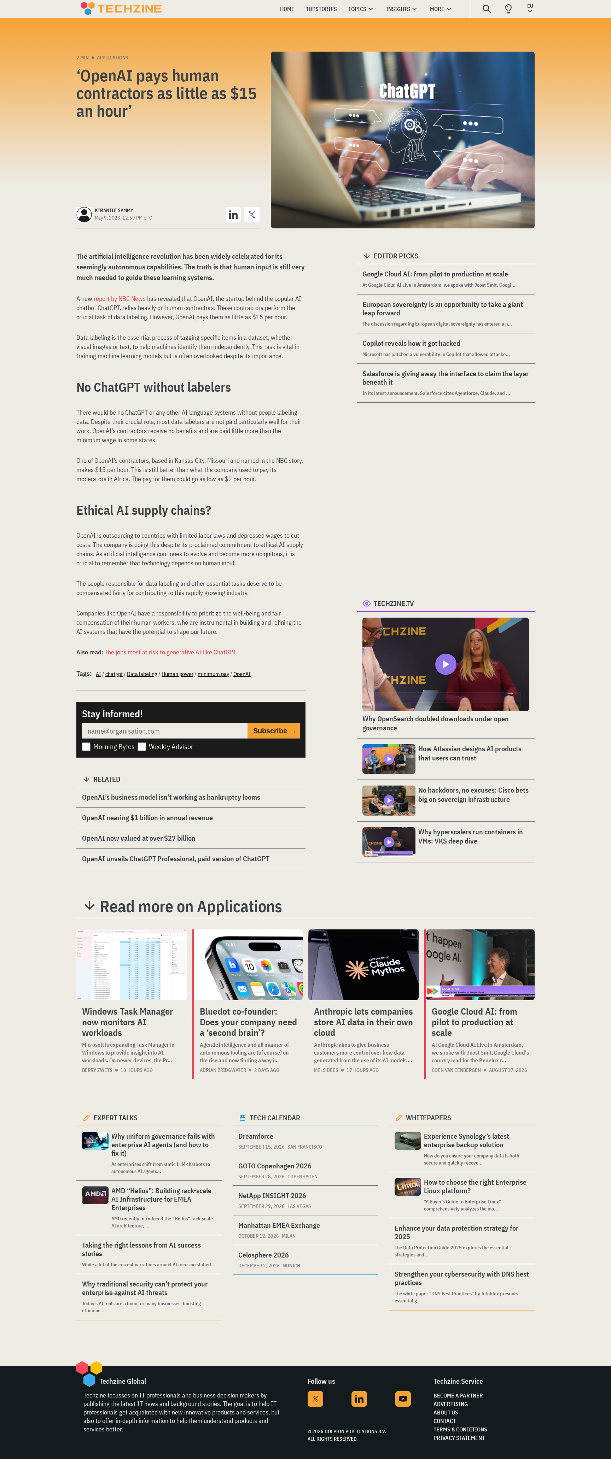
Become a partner (458, 1395)
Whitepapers (428, 1117)
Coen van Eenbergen (456, 1070)
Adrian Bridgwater (223, 1070)
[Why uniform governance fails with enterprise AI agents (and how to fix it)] (95, 1153)
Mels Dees (326, 1070)
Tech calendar (275, 1117)
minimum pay (213, 673)
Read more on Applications (191, 906)
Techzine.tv (394, 603)
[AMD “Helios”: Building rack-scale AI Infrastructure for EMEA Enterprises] (95, 1207)
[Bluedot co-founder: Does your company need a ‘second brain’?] (248, 964)
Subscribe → (274, 731)
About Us (445, 1412)
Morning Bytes (114, 746)
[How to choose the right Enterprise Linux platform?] (408, 1195)
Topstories (321, 8)
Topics (357, 8)
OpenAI (242, 673)
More (437, 8)
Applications (112, 57)
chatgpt (114, 673)
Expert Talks (115, 1117)
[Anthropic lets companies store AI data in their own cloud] (363, 964)
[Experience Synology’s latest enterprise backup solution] (408, 1149)
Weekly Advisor (171, 746)
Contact (444, 1420)
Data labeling (142, 673)
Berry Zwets (97, 1070)
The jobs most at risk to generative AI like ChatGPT (170, 652)
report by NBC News (120, 298)
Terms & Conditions (460, 1429)
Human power (177, 673)
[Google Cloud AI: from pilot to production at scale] (480, 964)
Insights (398, 8)
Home (287, 8)
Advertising (450, 1403)
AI (98, 673)
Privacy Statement (459, 1437)
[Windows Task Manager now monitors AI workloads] (131, 964)
